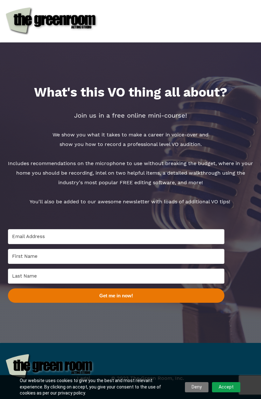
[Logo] (52, 21)
